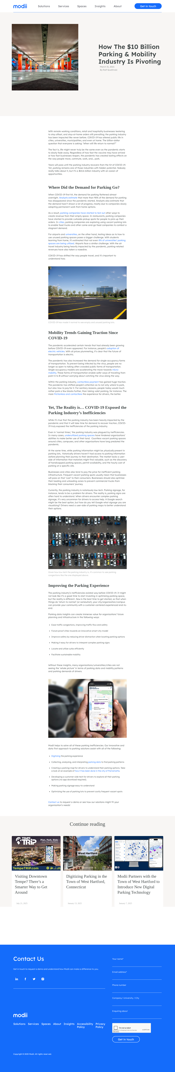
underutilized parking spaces (80, 435)
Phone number (119, 985)
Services (63, 6)
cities (61, 222)
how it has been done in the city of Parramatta (97, 771)
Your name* (117, 959)
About (118, 6)
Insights (100, 6)
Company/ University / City (125, 998)
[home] (20, 6)
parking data (94, 762)
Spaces (81, 6)
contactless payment (88, 381)
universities (71, 234)
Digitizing (55, 756)
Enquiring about (120, 1011)
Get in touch (148, 6)
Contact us (53, 802)
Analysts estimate (68, 197)
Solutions (44, 6)
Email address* (119, 972)
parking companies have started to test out (82, 213)
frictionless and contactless (68, 394)
